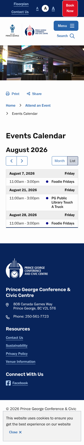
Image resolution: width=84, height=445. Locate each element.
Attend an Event (37, 105)
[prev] (11, 161)
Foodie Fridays (63, 182)
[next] (22, 161)
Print (15, 94)
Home (10, 105)
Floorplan (21, 4)
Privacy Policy (17, 354)
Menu (62, 25)
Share (37, 94)
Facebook (20, 383)
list (72, 160)
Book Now (70, 8)
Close (13, 432)
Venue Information (20, 362)
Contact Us (20, 12)
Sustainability (17, 345)
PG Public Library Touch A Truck (62, 202)
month (60, 160)
